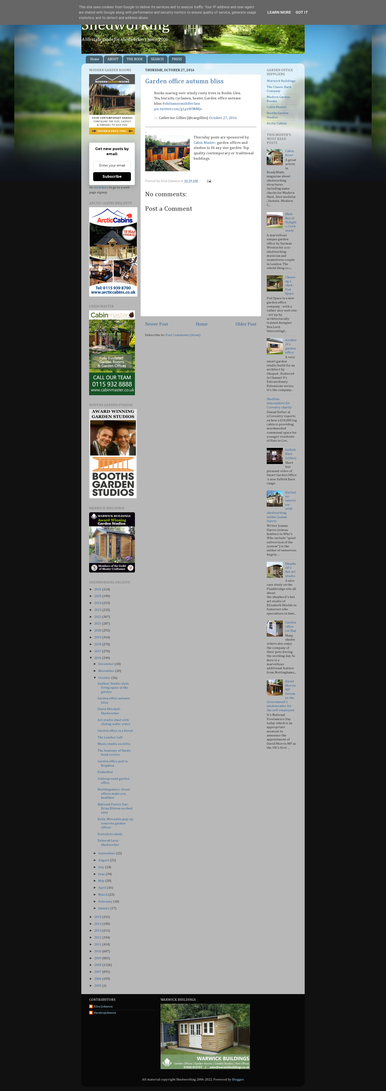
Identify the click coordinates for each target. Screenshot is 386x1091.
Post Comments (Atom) (183, 335)
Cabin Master (204, 143)
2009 (98, 958)
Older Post (246, 324)
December (106, 664)
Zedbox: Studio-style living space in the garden (113, 688)
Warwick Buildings (281, 81)
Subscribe (112, 176)
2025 (98, 596)
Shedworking (125, 25)
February (105, 901)
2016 (98, 658)
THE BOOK (135, 59)
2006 (98, 978)
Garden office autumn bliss (184, 81)
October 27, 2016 (223, 118)
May (101, 880)
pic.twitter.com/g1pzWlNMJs (178, 109)
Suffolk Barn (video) (290, 454)
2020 (98, 630)
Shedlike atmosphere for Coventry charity (279, 403)
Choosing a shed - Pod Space (290, 285)
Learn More (279, 12)
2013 (98, 930)
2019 (98, 637)
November (106, 671)
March (103, 894)
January (104, 908)
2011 (98, 944)
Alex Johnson (103, 1006)
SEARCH (157, 59)
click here (101, 187)
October (104, 677)
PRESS (177, 59)
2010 (98, 951)
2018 (98, 644)
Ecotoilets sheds (110, 834)
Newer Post (156, 324)
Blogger (238, 1079)
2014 (98, 924)
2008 (98, 965)
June (102, 874)
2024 (98, 603)
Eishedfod (105, 772)
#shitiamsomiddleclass (181, 104)
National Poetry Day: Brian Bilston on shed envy (115, 808)
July (101, 867)
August (104, 860)
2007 (98, 972)
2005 (98, 985)
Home (94, 59)
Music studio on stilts (114, 744)
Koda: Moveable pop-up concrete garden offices (115, 823)
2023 (98, 610)
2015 (98, 917)
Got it (302, 12)
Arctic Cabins (277, 123)
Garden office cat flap (290, 626)
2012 (98, 937)
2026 (98, 589)
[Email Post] (208, 181)
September (107, 853)
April (102, 887)
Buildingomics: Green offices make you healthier (114, 793)
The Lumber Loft (110, 737)
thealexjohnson (105, 1012)
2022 (98, 617)
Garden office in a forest (115, 730)
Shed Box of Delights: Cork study (290, 222)
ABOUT (112, 59)
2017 (98, 651)
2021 (98, 623)
